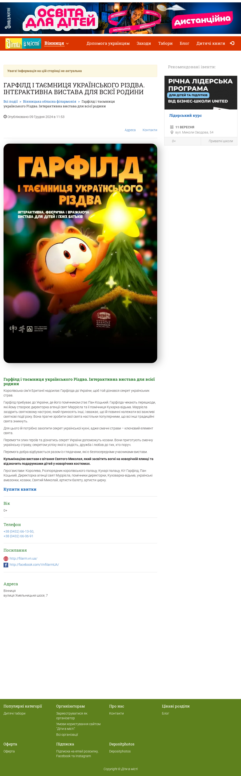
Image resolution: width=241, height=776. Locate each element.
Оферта (9, 751)
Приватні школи (221, 141)
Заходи (144, 43)
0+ (174, 141)
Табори (165, 43)
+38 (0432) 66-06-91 (18, 536)
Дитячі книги (211, 43)
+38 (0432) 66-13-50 (18, 531)
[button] (56, 43)
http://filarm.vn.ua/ (23, 558)
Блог (184, 43)
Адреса (130, 130)
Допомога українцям (108, 43)
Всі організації (67, 734)
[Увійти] (233, 43)
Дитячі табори (14, 713)
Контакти (150, 130)
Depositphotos (120, 751)
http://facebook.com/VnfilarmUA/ (34, 564)
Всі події (11, 101)
